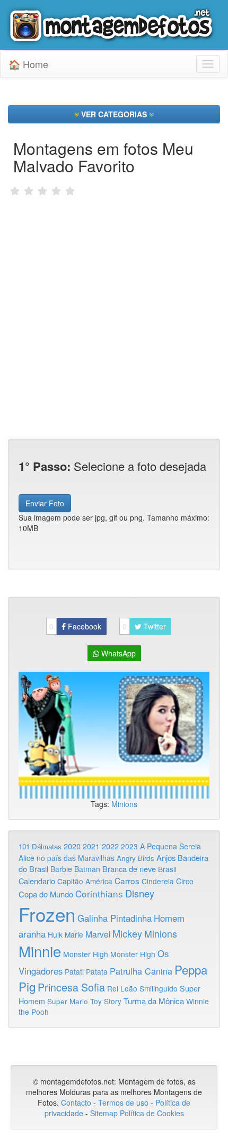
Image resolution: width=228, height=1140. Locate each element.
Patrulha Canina (141, 971)
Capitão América (84, 881)
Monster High (85, 954)
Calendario (37, 880)
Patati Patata (86, 971)
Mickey (127, 933)
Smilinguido (158, 988)
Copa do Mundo (46, 894)
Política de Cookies (152, 1113)
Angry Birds (135, 858)
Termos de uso (123, 1102)
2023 (129, 846)
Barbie (61, 869)
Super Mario (67, 1001)
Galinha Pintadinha (114, 918)
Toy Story (105, 1001)
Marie (74, 934)
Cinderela (158, 881)
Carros (127, 880)
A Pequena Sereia (170, 846)
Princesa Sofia (71, 987)
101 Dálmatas (40, 846)
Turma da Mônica (154, 1000)
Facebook (75, 626)
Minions (124, 804)
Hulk (55, 934)
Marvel (97, 934)
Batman (87, 869)
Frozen (47, 914)
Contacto (77, 1102)
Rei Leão (122, 988)
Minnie (40, 950)
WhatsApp (117, 653)
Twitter (144, 626)
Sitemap (104, 1113)
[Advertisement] (114, 280)
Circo (185, 881)
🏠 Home (28, 64)
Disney (139, 893)
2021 (91, 846)
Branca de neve (129, 868)
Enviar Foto (44, 503)
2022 (110, 845)
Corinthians (99, 893)
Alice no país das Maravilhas (67, 857)
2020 (72, 845)
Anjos (166, 857)
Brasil (167, 869)
